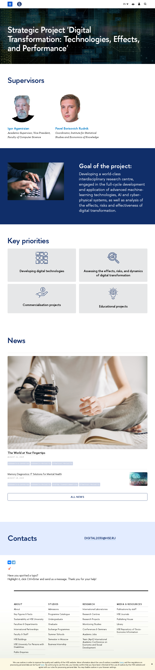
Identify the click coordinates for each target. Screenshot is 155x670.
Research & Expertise (18, 463)
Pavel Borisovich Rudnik (72, 128)
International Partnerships (26, 629)
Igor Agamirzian (18, 128)
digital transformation (65, 484)
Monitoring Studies (92, 624)
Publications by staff (126, 609)
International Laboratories (95, 609)
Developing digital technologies (42, 271)
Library (120, 624)
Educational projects (113, 306)
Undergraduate (55, 619)
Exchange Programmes (58, 629)
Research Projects (91, 619)
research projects (40, 463)
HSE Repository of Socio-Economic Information (129, 630)
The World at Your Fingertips (26, 453)
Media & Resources (129, 604)
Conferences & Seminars (95, 629)
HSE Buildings (20, 639)
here (122, 662)
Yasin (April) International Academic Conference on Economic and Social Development (95, 643)
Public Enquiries (21, 652)
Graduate (52, 624)
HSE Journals (123, 614)
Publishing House (125, 619)
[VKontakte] (9, 562)
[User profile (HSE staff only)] (139, 4)
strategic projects (62, 463)
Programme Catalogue (59, 614)
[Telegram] (13, 562)
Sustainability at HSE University (28, 619)
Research (89, 604)
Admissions (53, 609)
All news (77, 497)
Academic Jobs (90, 634)
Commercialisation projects (42, 305)
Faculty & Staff (21, 634)
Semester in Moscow (58, 639)
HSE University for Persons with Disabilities (29, 645)
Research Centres (91, 614)
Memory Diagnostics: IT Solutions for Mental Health (35, 474)
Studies (53, 604)
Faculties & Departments (25, 624)
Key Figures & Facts (23, 614)
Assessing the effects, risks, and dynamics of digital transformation (113, 273)
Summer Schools (56, 634)
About (18, 604)
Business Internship (57, 644)
